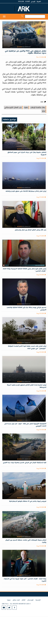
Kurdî (27, 1)
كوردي (33, 1)
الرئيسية (38, 600)
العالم (23, 600)
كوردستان (30, 600)
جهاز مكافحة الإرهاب (37, 107)
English (21, 1)
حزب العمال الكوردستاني (13, 107)
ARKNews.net (24, 8)
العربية (39, 1)
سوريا (9, 600)
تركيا (43, 111)
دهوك (26, 107)
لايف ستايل (16, 600)
